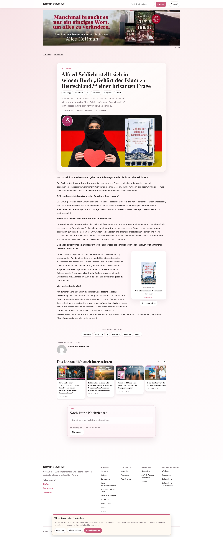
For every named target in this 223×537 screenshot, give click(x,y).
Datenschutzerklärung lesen (86, 525)
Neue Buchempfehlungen (108, 484)
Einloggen (76, 432)
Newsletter (145, 471)
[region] (111, 382)
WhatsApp (67, 93)
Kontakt (144, 481)
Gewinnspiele (106, 479)
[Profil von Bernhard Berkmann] (62, 350)
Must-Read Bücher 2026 (108, 490)
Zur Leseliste (150, 303)
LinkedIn (96, 93)
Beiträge (104, 475)
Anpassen (60, 530)
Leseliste (124, 471)
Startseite (47, 54)
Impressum (166, 475)
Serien (103, 511)
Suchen (160, 4)
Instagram (48, 488)
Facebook (79, 93)
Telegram (108, 93)
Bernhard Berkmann (78, 346)
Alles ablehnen (75, 530)
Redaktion (58, 54)
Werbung (165, 471)
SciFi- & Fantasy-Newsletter (148, 476)
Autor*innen (106, 503)
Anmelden (125, 475)
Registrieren (126, 479)
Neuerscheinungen (108, 495)
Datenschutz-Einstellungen (167, 484)
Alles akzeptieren (93, 530)
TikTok (46, 484)
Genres (103, 507)
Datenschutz (167, 479)
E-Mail (118, 93)
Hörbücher (105, 499)
